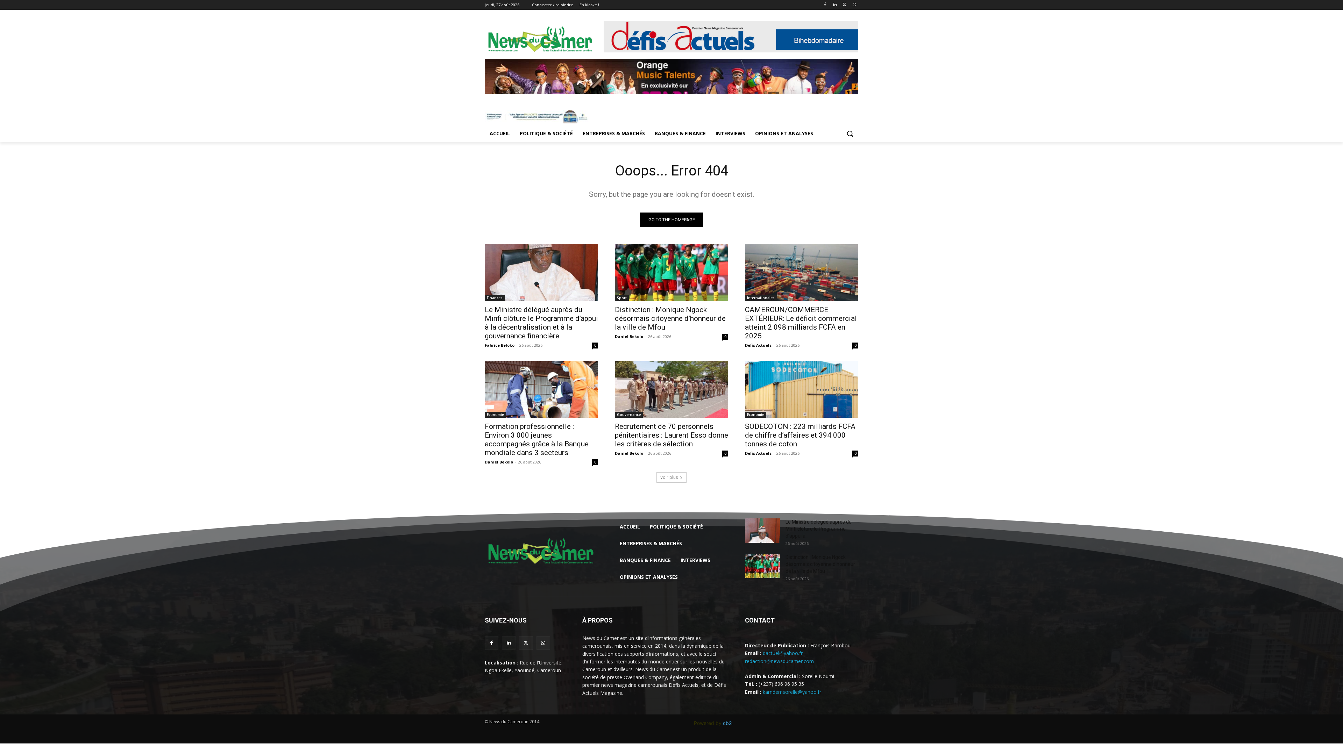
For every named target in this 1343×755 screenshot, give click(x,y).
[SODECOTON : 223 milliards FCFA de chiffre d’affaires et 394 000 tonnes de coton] (801, 389)
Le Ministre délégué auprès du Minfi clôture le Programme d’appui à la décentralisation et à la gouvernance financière (541, 322)
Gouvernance (629, 414)
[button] (849, 133)
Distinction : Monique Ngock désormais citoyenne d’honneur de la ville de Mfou (670, 318)
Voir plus (669, 477)
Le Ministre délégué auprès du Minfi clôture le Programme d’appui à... (819, 529)
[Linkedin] (835, 5)
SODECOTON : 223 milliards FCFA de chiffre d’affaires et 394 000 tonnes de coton (800, 435)
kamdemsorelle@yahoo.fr (792, 692)
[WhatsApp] (854, 5)
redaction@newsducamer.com (779, 661)
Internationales (761, 297)
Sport (622, 297)
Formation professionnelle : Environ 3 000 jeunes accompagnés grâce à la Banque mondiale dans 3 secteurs (537, 439)
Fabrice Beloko (499, 345)
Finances (495, 297)
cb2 (727, 723)
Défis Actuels (758, 345)
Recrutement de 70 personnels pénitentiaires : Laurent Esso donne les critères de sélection (671, 435)
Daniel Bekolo (629, 336)
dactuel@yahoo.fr (783, 653)
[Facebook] (825, 5)
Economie (495, 414)
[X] (844, 5)
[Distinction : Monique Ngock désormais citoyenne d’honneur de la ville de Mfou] (671, 272)
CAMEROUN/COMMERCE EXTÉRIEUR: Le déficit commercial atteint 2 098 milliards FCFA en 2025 (801, 322)
